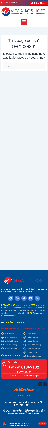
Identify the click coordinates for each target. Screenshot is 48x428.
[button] (24, 22)
